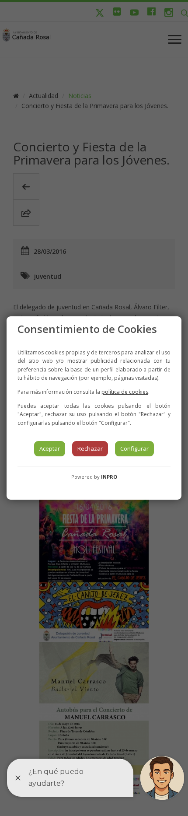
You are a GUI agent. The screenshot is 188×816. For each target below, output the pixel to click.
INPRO (109, 476)
